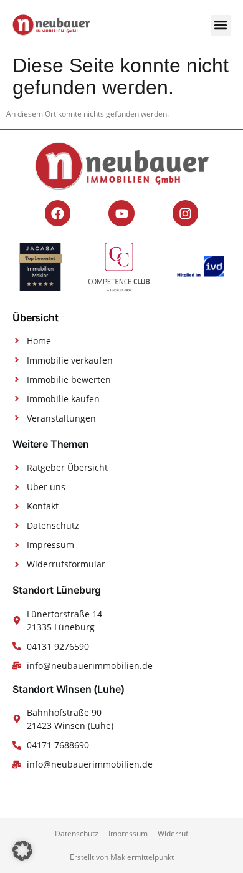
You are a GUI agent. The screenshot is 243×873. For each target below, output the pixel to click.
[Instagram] (186, 213)
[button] (221, 25)
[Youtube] (121, 213)
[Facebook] (58, 213)
